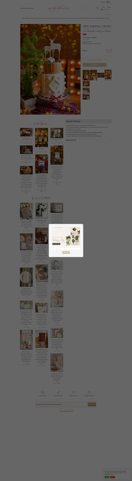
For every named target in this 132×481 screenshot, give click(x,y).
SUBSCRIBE (66, 252)
